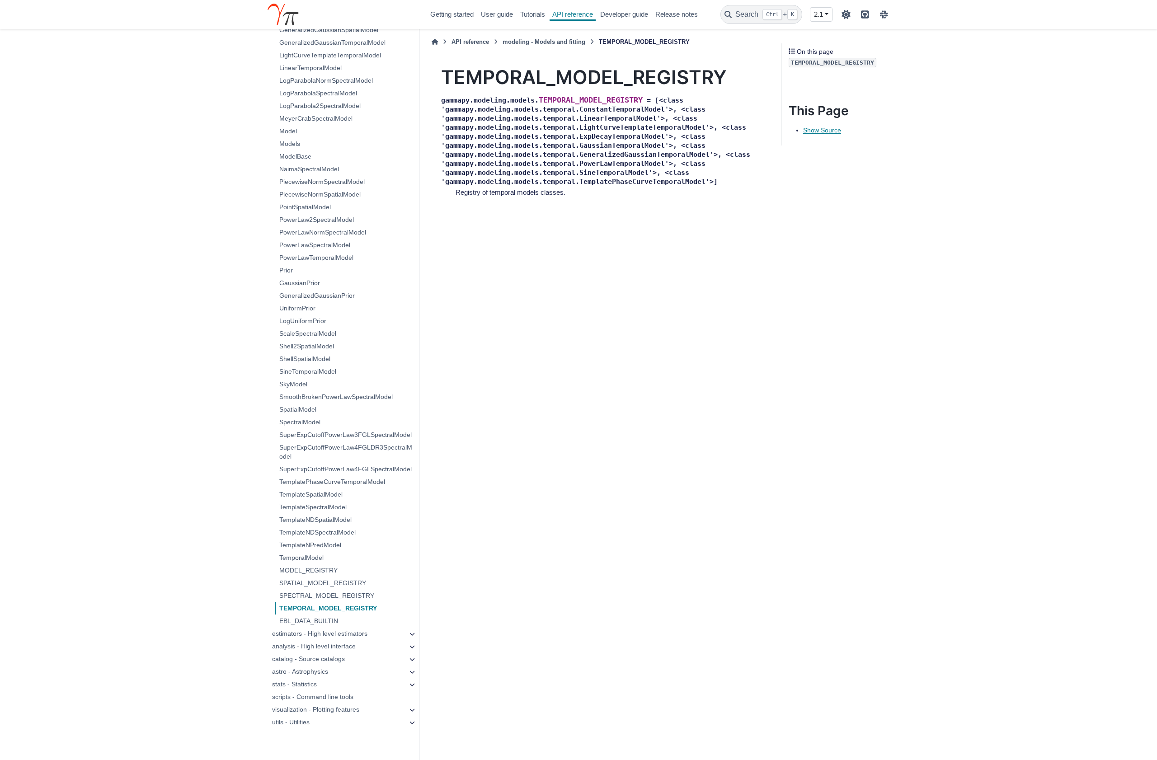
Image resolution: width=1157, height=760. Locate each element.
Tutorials (532, 14)
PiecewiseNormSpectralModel (322, 181)
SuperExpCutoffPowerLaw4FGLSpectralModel (345, 469)
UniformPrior (297, 308)
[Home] (435, 42)
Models (289, 143)
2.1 (818, 14)
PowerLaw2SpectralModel (316, 219)
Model (288, 131)
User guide (497, 14)
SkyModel (293, 384)
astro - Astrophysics (300, 671)
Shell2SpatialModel (306, 346)
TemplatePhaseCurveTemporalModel (332, 481)
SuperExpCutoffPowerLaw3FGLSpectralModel (345, 434)
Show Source (822, 130)
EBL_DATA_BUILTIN (308, 620)
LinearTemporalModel (310, 67)
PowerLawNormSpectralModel (322, 232)
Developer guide (624, 14)
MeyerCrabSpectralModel (316, 118)
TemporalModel (301, 557)
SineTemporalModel (307, 371)
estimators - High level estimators (319, 633)
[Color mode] (846, 14)
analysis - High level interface (314, 646)
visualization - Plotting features (315, 709)
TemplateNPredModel (310, 545)
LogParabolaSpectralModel (318, 93)
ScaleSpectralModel (307, 333)
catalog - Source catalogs (308, 658)
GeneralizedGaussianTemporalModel (332, 42)
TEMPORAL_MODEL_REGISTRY (328, 608)
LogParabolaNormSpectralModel (326, 80)
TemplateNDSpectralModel (317, 532)
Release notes (676, 14)
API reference (572, 14)
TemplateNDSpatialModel (315, 519)
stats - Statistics (294, 684)
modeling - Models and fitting (544, 41)
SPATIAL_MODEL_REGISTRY (322, 582)
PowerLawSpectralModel (314, 245)
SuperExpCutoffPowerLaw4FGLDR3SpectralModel (345, 452)
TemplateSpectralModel (313, 507)
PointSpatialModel (305, 207)
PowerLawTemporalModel (316, 257)
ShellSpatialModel (304, 358)
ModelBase (295, 156)
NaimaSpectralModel (309, 169)
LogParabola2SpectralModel (320, 105)
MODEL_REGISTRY (308, 570)
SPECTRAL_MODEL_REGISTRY (326, 595)
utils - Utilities (291, 722)
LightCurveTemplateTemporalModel (330, 55)
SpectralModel (299, 422)
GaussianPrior (299, 282)
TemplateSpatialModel (311, 494)
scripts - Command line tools (312, 696)
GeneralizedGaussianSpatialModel (328, 29)
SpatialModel (297, 409)
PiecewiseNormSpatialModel (320, 194)
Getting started (452, 14)
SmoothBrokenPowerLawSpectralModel (336, 396)
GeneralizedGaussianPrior (317, 295)
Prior (286, 270)
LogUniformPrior (302, 320)
